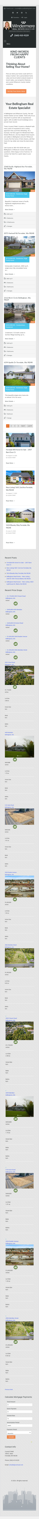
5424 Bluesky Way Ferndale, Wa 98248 (18, 573)
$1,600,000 (10, 636)
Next (22, 426)
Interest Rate (11, 1415)
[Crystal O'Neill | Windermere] (19, 25)
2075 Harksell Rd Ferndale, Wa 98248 (19, 233)
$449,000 (10, 623)
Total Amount (11, 1402)
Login (25, 17)
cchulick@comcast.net (16, 1465)
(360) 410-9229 (21, 35)
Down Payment (11, 1408)
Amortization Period (13, 1422)
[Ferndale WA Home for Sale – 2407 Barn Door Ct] (20, 440)
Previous (7, 1389)
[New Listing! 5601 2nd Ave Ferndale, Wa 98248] (20, 477)
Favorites (16, 17)
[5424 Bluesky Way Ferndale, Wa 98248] (20, 515)
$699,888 (10, 609)
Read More (10, 463)
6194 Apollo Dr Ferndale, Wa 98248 (18, 362)
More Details (9, 209)
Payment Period (12, 1429)
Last (29, 426)
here (13, 154)
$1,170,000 (10, 596)
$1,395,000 (10, 650)
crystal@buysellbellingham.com (25, 8)
